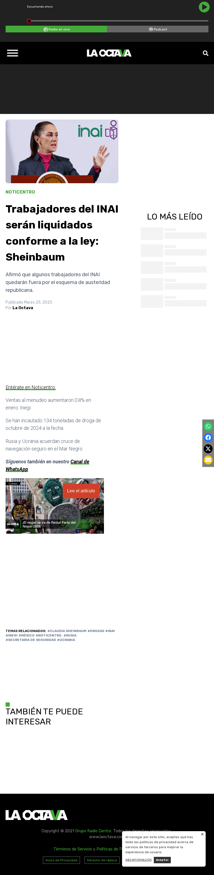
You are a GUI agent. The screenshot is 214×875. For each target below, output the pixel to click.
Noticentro (20, 192)
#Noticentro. (49, 635)
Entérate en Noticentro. (31, 387)
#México (27, 635)
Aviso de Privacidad (61, 860)
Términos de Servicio (73, 849)
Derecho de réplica (102, 860)
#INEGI (12, 635)
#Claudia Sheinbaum (66, 631)
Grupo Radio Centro (93, 831)
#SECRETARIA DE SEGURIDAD (31, 640)
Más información (138, 860)
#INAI (110, 631)
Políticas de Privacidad (117, 849)
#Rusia (70, 635)
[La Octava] (109, 53)
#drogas (95, 631)
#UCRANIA (66, 640)
